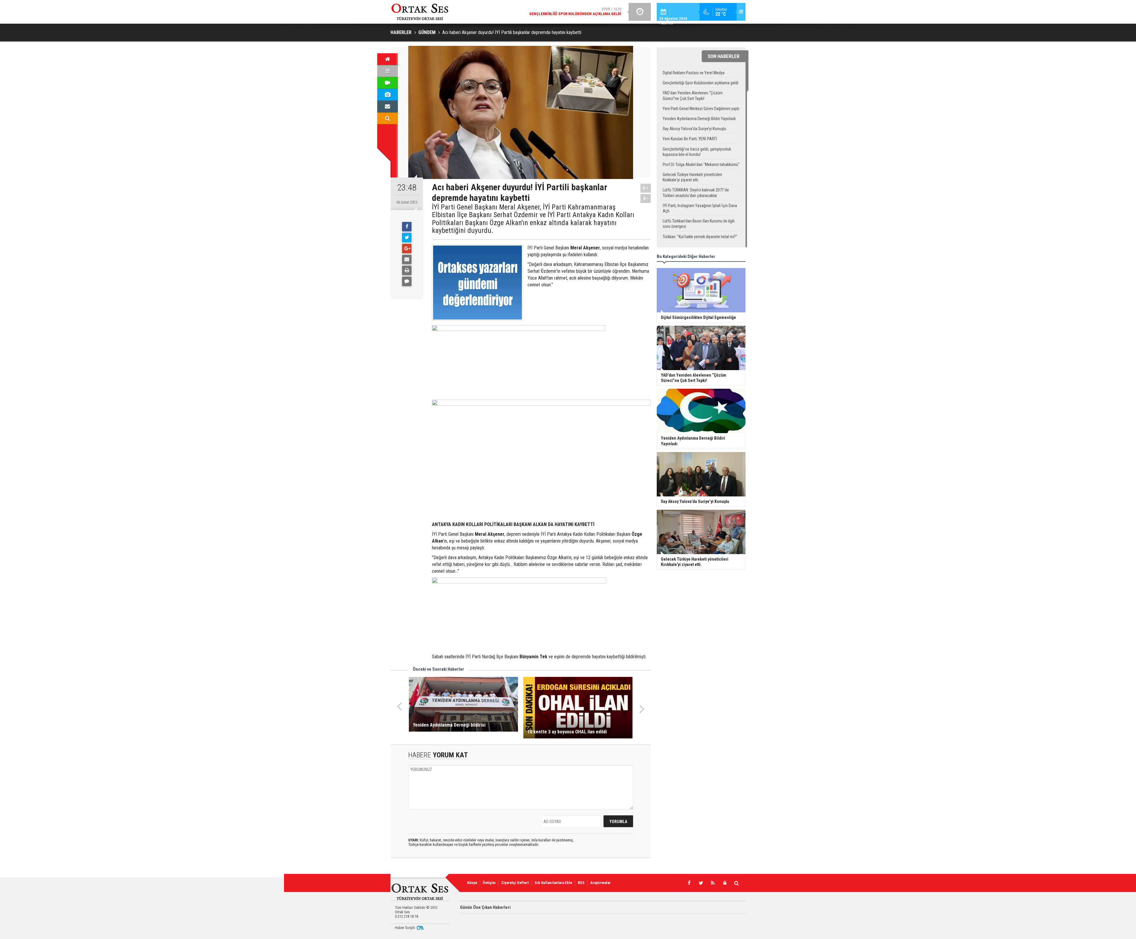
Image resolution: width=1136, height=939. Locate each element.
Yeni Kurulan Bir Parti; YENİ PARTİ (690, 138)
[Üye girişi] (724, 883)
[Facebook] (407, 226)
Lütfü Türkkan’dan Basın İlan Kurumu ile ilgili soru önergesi (699, 224)
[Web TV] (387, 83)
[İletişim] (387, 106)
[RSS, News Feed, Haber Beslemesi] (713, 883)
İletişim (489, 882)
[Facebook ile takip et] (689, 883)
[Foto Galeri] (387, 95)
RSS (581, 882)
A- (645, 198)
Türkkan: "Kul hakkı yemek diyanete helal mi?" (700, 236)
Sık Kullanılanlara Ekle (553, 882)
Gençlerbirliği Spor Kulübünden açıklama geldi (700, 82)
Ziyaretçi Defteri (515, 882)
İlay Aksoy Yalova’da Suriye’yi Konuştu (694, 128)
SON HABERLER (724, 56)
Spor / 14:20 (575, 11)
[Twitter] (407, 237)
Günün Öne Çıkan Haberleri (485, 907)
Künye (472, 882)
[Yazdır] (407, 270)
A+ (646, 188)
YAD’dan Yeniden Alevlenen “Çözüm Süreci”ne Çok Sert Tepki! (693, 96)
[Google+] (407, 248)
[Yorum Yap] (407, 281)
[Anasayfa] (387, 59)
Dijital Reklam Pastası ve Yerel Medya (693, 72)
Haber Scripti (405, 927)
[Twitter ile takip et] (701, 883)
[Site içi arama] (387, 118)
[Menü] (387, 71)
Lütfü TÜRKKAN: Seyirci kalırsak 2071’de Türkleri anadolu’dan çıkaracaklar (696, 193)
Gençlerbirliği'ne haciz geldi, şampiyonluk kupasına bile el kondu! (697, 152)
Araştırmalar (600, 882)
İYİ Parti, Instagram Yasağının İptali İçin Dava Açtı (700, 208)
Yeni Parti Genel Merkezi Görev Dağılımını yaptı (701, 108)
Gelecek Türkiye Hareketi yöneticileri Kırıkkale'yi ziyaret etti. (692, 177)
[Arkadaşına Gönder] (407, 259)
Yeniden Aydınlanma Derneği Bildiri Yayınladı (699, 118)
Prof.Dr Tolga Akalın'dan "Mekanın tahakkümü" (701, 164)
